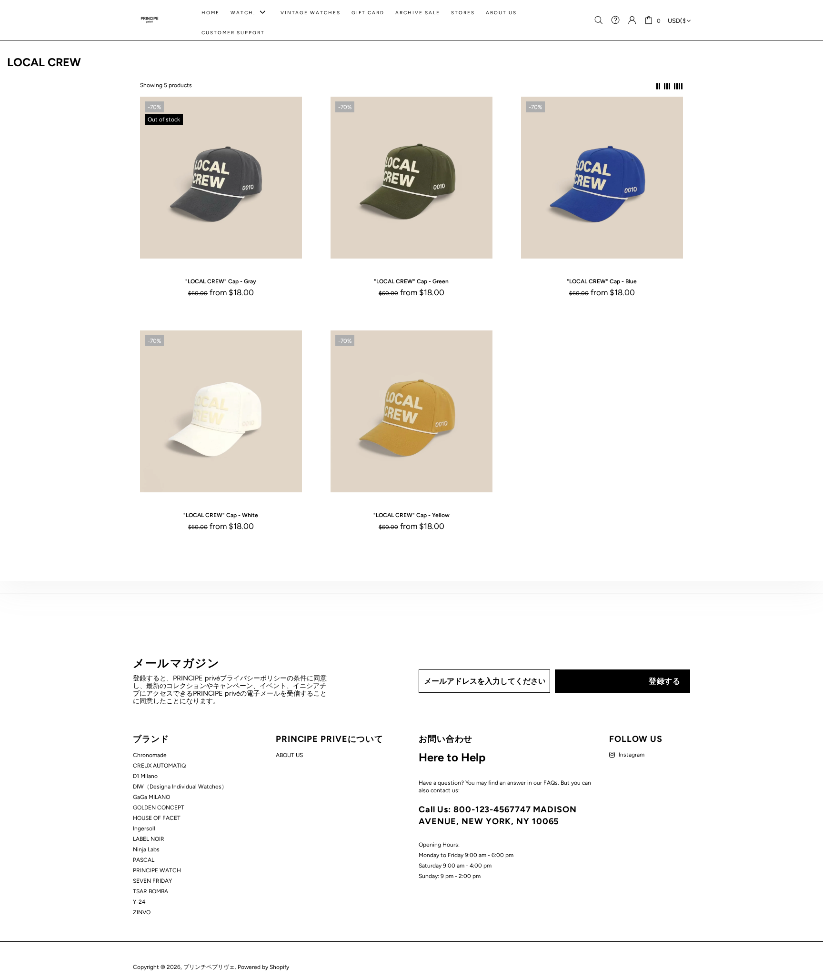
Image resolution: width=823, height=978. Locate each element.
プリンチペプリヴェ (150, 20)
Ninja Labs (146, 849)
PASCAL (143, 860)
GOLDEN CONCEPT (158, 807)
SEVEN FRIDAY (152, 881)
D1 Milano (145, 776)
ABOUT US (289, 755)
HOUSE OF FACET (157, 818)
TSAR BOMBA (150, 891)
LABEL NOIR (148, 839)
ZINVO (142, 912)
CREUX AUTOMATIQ (159, 765)
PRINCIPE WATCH (157, 870)
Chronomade (150, 755)
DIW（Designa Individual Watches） (180, 786)
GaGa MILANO (151, 797)
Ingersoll (144, 828)
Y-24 (139, 901)
